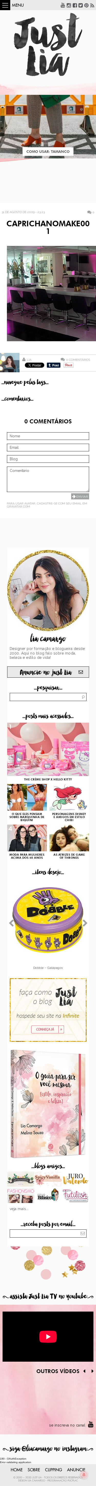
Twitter (80, 5)
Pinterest (86, 5)
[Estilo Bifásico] (48, 1196)
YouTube (63, 5)
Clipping (53, 1470)
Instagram (69, 5)
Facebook (74, 5)
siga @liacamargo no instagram (48, 1448)
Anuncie (76, 1470)
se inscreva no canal (67, 1425)
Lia (29, 360)
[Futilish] (75, 1196)
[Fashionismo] (21, 1196)
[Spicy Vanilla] (48, 1179)
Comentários (78, 359)
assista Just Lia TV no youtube (48, 1296)
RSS (92, 5)
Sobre (34, 1470)
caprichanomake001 (48, 228)
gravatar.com (18, 506)
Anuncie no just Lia (45, 672)
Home (17, 1470)
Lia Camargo (36, 1480)
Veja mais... (19, 1209)
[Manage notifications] (84, 1475)
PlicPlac (73, 1480)
